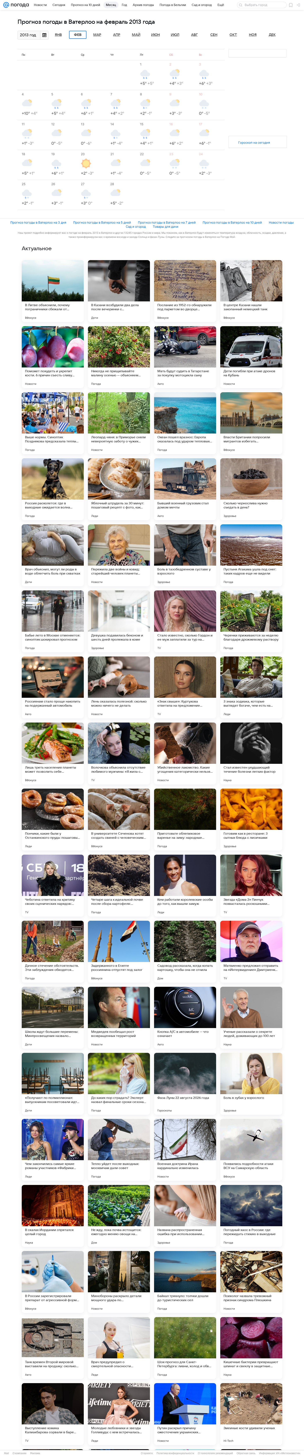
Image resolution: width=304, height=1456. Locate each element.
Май (136, 35)
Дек (272, 35)
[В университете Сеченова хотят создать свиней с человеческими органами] (119, 820)
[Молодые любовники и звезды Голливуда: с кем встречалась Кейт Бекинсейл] (119, 1414)
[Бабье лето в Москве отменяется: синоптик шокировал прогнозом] (53, 621)
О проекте (147, 1453)
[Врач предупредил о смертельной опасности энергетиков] (119, 1348)
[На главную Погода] (19, 5)
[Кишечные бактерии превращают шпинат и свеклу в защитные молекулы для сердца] (251, 1348)
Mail (6, 1453)
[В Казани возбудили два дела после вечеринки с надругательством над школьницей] (119, 291)
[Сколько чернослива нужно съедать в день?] (251, 489)
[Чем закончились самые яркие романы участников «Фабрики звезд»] (53, 1150)
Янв (58, 35)
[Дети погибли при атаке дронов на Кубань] (251, 357)
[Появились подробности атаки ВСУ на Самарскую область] (251, 1150)
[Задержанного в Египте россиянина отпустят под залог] (119, 952)
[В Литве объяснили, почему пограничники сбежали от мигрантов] (53, 291)
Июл (175, 35)
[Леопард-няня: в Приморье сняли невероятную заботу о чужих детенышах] (119, 423)
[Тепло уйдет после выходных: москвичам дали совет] (119, 1150)
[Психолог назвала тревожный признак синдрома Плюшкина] (251, 1282)
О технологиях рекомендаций (215, 1453)
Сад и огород (136, 227)
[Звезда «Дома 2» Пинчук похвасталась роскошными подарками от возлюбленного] (251, 886)
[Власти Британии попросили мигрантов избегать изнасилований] (251, 423)
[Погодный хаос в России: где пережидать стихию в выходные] (251, 1216)
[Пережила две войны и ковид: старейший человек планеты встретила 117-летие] (119, 555)
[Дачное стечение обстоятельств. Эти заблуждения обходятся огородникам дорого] (53, 952)
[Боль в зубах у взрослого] (251, 1084)
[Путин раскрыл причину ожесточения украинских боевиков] (185, 1414)
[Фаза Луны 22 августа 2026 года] (185, 1084)
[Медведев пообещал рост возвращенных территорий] (119, 1018)
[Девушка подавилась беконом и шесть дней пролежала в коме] (119, 621)
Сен (213, 35)
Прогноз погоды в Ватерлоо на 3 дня (38, 222)
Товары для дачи (165, 227)
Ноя (253, 35)
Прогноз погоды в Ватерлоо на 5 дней (102, 222)
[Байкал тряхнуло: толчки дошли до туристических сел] (185, 1282)
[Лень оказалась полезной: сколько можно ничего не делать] (119, 687)
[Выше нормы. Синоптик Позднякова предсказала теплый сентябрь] (53, 423)
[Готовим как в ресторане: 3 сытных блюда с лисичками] (251, 820)
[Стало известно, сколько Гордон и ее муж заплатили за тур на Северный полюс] (185, 621)
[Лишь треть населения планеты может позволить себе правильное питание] (53, 753)
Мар (97, 35)
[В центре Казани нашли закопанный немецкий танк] (251, 291)
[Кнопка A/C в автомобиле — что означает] (185, 1018)
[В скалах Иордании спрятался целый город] (53, 1216)
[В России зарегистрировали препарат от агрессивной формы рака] (53, 1282)
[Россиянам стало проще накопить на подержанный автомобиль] (53, 687)
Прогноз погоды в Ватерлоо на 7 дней (167, 222)
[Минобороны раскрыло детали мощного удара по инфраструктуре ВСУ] (119, 1282)
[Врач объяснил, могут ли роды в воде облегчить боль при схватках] (53, 555)
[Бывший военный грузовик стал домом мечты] (185, 489)
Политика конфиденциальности (175, 1453)
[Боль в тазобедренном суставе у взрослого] (185, 555)
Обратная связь (246, 1453)
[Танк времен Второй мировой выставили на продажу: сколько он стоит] (53, 1348)
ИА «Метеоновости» (288, 1453)
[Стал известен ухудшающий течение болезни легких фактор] (251, 753)
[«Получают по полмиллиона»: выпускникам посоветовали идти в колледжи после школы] (53, 1084)
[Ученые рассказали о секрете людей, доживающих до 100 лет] (251, 1018)
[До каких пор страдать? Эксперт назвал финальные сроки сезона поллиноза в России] (119, 1084)
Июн (155, 35)
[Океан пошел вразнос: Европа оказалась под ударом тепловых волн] (185, 423)
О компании (19, 1453)
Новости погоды (281, 222)
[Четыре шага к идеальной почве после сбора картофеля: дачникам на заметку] (119, 886)
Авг (194, 35)
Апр (116, 35)
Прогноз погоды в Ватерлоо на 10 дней (232, 222)
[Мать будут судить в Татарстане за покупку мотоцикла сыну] (185, 357)
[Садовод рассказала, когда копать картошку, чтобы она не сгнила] (185, 952)
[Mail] (6, 5)
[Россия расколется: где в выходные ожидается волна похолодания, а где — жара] (53, 489)
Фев (77, 35)
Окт (233, 35)
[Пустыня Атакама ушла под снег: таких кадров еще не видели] (251, 555)
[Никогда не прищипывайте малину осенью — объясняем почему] (119, 357)
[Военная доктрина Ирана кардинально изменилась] (185, 1150)
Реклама (35, 1453)
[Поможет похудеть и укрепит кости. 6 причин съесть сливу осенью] (53, 357)
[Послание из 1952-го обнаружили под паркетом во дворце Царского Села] (185, 291)
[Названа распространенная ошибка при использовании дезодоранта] (185, 1216)
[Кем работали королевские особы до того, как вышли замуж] (185, 886)
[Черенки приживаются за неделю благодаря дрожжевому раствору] (251, 621)
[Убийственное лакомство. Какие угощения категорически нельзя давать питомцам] (185, 753)
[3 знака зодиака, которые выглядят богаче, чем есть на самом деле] (251, 687)
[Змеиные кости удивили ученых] (251, 1414)
